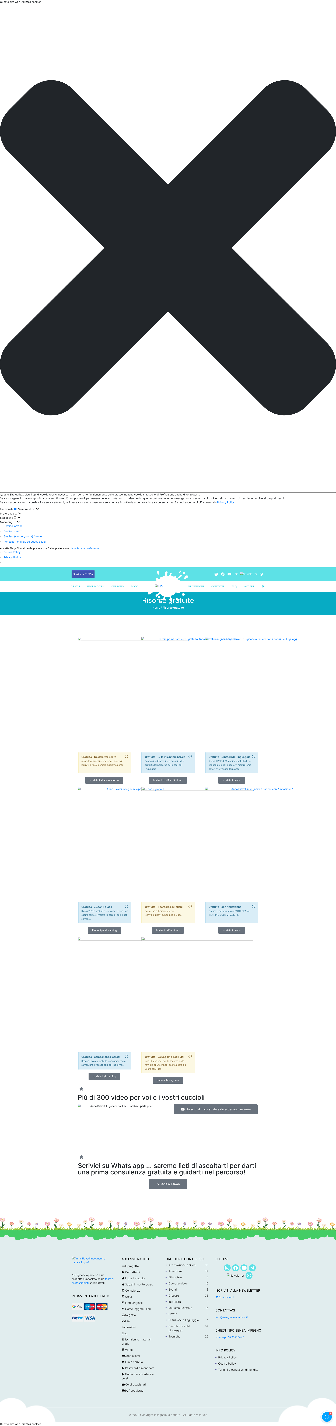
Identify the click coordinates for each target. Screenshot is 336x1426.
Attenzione (175, 1271)
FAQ (234, 586)
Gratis (75, 586)
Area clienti (132, 1356)
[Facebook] (222, 574)
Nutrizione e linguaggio (184, 1320)
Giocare (174, 1295)
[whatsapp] (261, 574)
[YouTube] (229, 574)
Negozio (130, 1315)
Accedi (249, 586)
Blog (134, 586)
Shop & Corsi (95, 586)
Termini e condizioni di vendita (238, 1369)
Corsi (128, 1296)
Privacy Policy (225, 502)
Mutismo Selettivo (180, 1308)
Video (129, 1349)
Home (156, 607)
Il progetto (132, 1266)
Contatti (217, 586)
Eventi (173, 1289)
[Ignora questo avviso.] (126, 756)
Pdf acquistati (134, 1390)
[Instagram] (216, 574)
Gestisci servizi (13, 531)
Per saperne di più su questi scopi (25, 541)
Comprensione (178, 1283)
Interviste (175, 1301)
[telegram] (236, 574)
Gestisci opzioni (13, 526)
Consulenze (132, 1290)
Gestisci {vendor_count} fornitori (24, 536)
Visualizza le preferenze (32, 548)
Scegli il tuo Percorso (139, 1284)
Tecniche (174, 1336)
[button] (168, 248)
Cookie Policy (12, 552)
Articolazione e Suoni (182, 1265)
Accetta (4, 548)
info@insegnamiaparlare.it (231, 1317)
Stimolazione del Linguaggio (179, 1328)
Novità (173, 1314)
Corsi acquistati (135, 1384)
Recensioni (196, 586)
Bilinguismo (176, 1277)
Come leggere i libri (138, 1309)
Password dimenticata (139, 1368)
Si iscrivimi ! (226, 1297)
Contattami (132, 1272)
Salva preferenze (58, 548)
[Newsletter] (249, 574)
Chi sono (117, 586)
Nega (13, 548)
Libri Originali (134, 1302)
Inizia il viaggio (135, 1278)
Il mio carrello (134, 1362)
